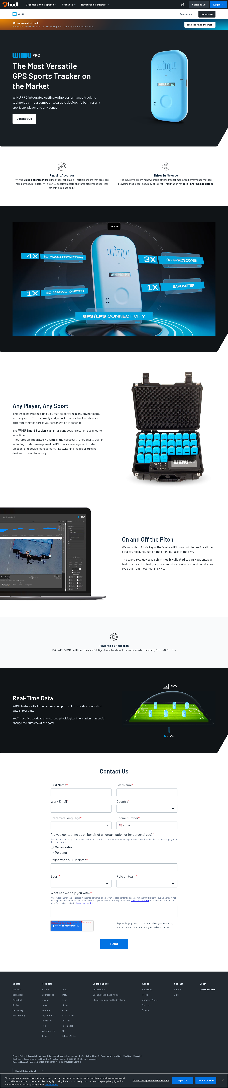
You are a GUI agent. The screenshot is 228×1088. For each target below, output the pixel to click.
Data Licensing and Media (106, 994)
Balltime (66, 1020)
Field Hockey (19, 1015)
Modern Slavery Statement (25, 1062)
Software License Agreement (63, 1056)
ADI (63, 1030)
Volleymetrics (48, 1030)
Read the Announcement (199, 24)
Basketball (18, 994)
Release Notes (69, 1036)
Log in (216, 4)
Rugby (16, 1005)
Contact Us (198, 4)
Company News (150, 999)
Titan (64, 999)
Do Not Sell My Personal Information (151, 1080)
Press (145, 994)
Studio (45, 989)
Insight (45, 999)
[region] (114, 1080)
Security (137, 1056)
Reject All (182, 1080)
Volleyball (17, 999)
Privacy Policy (19, 1056)
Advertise (147, 989)
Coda (64, 989)
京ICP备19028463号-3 (71, 1062)
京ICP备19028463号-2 (49, 1062)
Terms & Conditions (37, 1056)
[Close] (222, 1080)
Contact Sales (207, 989)
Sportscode (48, 994)
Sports (16, 983)
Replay (45, 1005)
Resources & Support (93, 4)
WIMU (64, 994)
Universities (99, 989)
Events (145, 1010)
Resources (186, 14)
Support (178, 989)
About (145, 983)
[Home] (10, 4)
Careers (146, 1005)
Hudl (44, 1025)
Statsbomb (68, 1015)
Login (203, 983)
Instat (65, 1010)
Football (17, 989)
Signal (65, 1005)
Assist (45, 1036)
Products (67, 4)
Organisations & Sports (40, 4)
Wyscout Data (49, 1015)
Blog (176, 994)
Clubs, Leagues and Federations (109, 999)
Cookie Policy (51, 1084)
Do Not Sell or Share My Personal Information (100, 1056)
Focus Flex (47, 1020)
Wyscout (46, 1010)
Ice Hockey (18, 1010)
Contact (178, 983)
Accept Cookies (206, 1080)
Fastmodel (67, 1025)
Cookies (127, 1056)
